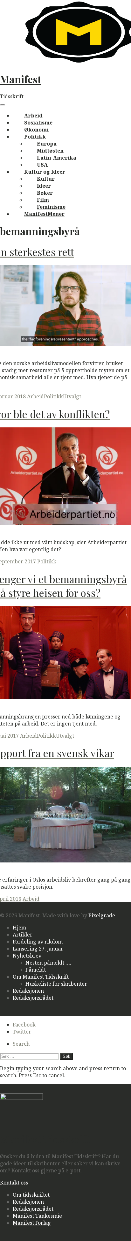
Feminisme (51, 206)
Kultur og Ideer (44, 171)
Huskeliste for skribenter (56, 983)
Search (21, 1043)
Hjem (19, 927)
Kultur (46, 178)
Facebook (24, 1024)
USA (42, 164)
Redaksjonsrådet (33, 997)
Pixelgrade (101, 915)
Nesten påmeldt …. (48, 962)
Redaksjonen (28, 990)
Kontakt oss (14, 1182)
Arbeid (33, 115)
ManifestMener (44, 213)
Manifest (20, 79)
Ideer (44, 185)
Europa (47, 143)
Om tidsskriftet (31, 1194)
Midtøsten (50, 150)
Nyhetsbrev (27, 955)
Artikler (22, 934)
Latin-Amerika (56, 157)
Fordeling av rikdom (38, 941)
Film (43, 199)
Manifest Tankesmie (37, 1215)
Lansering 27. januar (38, 948)
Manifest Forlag (32, 1222)
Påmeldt (35, 969)
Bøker (45, 192)
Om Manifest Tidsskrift (41, 976)
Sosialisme (38, 122)
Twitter (22, 1031)
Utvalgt (72, 396)
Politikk (35, 136)
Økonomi (36, 129)
